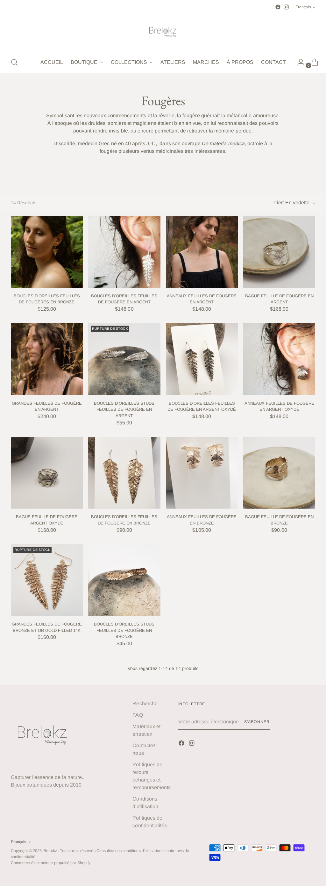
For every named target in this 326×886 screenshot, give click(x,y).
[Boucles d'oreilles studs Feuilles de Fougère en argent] (124, 359)
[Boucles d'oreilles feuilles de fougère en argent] (124, 251)
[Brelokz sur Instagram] (286, 7)
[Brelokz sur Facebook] (278, 7)
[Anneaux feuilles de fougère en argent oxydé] (279, 359)
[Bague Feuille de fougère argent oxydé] (47, 473)
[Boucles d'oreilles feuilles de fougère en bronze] (124, 473)
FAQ (137, 715)
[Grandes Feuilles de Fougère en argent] (47, 359)
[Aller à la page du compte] (298, 62)
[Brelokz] (163, 31)
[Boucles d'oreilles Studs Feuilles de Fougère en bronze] (124, 580)
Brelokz (51, 851)
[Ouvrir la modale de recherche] (14, 62)
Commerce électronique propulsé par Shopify (50, 863)
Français (303, 7)
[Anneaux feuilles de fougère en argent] (202, 251)
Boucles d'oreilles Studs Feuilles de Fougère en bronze (124, 630)
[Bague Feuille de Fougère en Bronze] (279, 473)
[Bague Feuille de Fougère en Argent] (279, 251)
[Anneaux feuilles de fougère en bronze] (202, 473)
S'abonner (256, 722)
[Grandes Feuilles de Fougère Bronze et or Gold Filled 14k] (47, 580)
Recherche (145, 703)
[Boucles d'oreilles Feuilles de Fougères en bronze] (47, 251)
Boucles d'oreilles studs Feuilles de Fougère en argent (124, 409)
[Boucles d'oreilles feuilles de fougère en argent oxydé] (202, 359)
